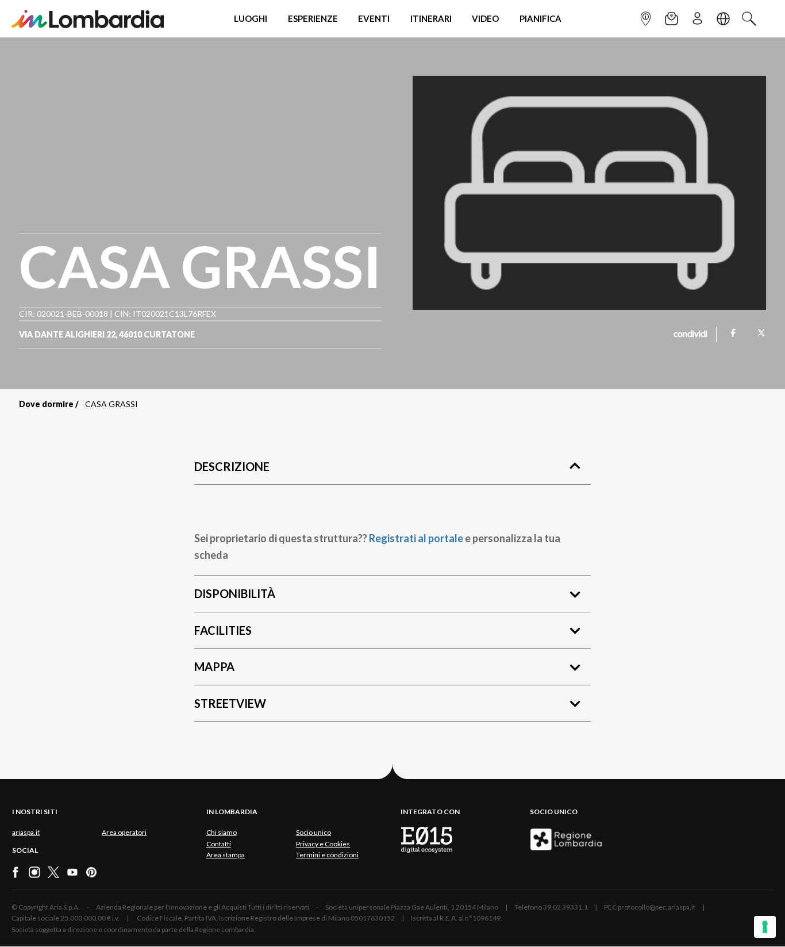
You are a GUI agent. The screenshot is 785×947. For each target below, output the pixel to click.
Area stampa (225, 854)
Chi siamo (221, 832)
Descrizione (232, 466)
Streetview (230, 703)
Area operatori (124, 832)
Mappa (214, 666)
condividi (690, 334)
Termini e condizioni (327, 854)
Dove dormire (46, 404)
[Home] (87, 18)
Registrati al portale (416, 538)
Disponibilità (234, 593)
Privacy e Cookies (323, 843)
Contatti (218, 843)
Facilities (223, 630)
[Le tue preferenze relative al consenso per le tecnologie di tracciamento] (765, 927)
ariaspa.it (26, 832)
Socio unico (313, 832)
